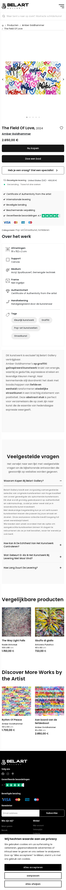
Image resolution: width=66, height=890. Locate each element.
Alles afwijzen (33, 884)
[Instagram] (7, 773)
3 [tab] (33, 117)
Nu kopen (33, 148)
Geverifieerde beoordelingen (23, 215)
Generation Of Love (52, 719)
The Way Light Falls (13, 640)
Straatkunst (20, 335)
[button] (33, 170)
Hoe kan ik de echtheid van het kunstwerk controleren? (28, 545)
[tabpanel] (33, 77)
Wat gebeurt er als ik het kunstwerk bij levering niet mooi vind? (26, 556)
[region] (33, 862)
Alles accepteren (33, 867)
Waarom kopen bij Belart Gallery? (24, 480)
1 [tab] (26, 117)
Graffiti (45, 320)
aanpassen (33, 875)
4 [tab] (36, 117)
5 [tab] (39, 117)
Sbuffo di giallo (44, 640)
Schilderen (43, 230)
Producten (12, 25)
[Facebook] (3, 773)
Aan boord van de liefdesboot (19, 721)
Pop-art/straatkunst (26, 230)
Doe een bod (33, 158)
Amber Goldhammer (33, 25)
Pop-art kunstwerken (25, 327)
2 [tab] (29, 117)
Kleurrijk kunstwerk (24, 320)
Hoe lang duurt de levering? (21, 567)
